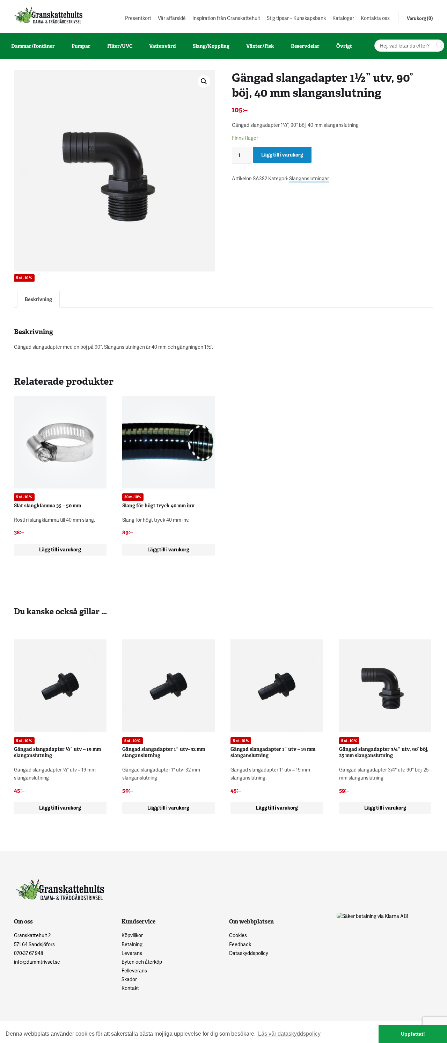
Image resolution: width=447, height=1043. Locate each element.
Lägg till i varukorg (282, 154)
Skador (129, 979)
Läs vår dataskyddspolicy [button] (289, 1034)
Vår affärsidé (172, 18)
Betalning (132, 944)
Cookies (238, 935)
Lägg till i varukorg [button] (60, 549)
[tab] (38, 299)
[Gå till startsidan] (47, 15)
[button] (204, 81)
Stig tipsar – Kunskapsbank (296, 18)
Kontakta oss (375, 18)
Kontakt (130, 988)
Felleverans (134, 970)
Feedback (240, 944)
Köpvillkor (132, 935)
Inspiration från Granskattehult (226, 18)
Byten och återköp (142, 961)
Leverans (132, 953)
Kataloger (343, 18)
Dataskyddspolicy (248, 953)
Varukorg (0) (420, 18)
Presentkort (138, 18)
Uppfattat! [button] (413, 1034)
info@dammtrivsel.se (37, 961)
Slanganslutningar (309, 178)
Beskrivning (38, 299)
